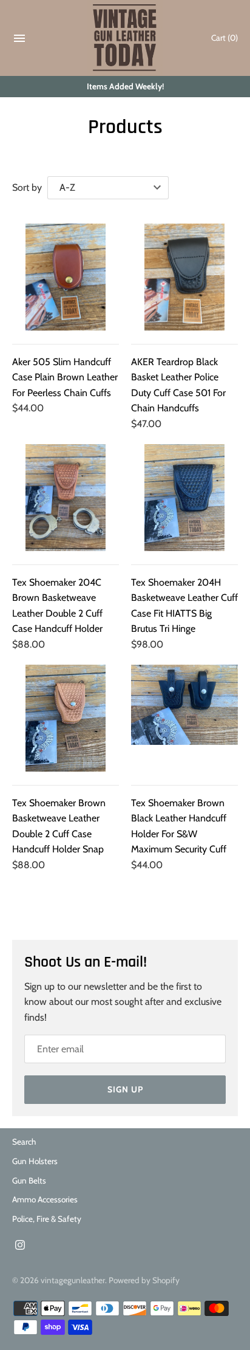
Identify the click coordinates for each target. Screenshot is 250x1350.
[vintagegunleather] (125, 38)
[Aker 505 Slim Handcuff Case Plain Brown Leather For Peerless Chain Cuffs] (65, 277)
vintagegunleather (73, 1280)
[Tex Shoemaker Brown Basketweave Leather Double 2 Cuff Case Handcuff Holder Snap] (65, 718)
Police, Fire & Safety (46, 1219)
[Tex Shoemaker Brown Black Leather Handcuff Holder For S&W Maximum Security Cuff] (184, 718)
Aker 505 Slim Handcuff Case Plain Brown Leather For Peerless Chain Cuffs (65, 377)
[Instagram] (20, 1247)
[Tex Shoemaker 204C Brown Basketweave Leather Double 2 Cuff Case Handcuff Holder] (65, 497)
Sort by (27, 187)
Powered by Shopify (144, 1280)
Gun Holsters (35, 1161)
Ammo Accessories (45, 1199)
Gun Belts (29, 1180)
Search (24, 1141)
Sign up (125, 1089)
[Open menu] (19, 41)
